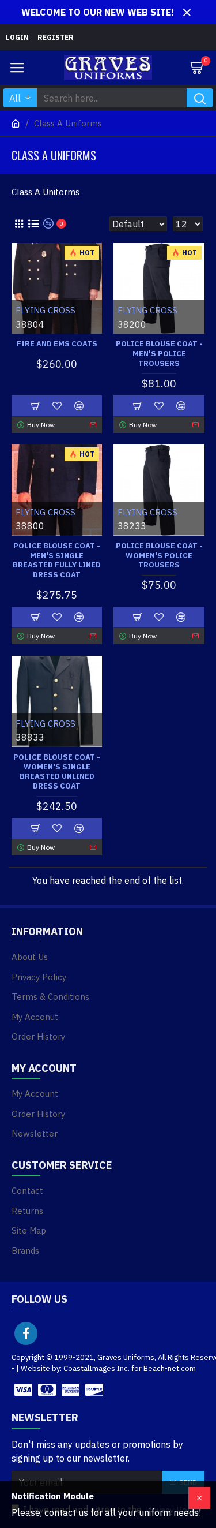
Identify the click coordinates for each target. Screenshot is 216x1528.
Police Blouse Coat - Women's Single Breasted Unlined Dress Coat (56, 772)
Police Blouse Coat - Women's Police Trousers (159, 555)
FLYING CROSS (45, 310)
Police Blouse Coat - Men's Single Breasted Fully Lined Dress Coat (57, 560)
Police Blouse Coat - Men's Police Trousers (159, 353)
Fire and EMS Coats (57, 344)
